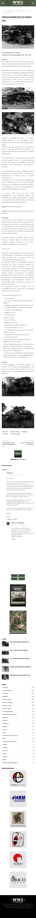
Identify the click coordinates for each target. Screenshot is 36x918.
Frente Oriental (18, 699)
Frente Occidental (15, 434)
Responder (9, 519)
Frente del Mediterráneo (18, 714)
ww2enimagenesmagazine (18, 763)
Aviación (18, 726)
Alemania (9, 11)
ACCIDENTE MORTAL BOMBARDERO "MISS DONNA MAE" (20, 667)
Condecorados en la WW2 (18, 735)
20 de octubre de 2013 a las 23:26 (19, 525)
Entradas (5, 434)
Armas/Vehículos (14, 432)
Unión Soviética (18, 708)
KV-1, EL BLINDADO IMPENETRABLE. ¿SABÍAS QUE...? (20, 659)
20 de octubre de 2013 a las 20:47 (15, 475)
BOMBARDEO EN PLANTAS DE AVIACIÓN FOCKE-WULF (20, 675)
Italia (18, 738)
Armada (18, 720)
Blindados (24, 432)
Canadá (18, 744)
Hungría (18, 756)
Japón (18, 732)
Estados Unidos (18, 705)
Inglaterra (18, 717)
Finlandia (18, 747)
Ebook (18, 760)
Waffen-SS (18, 723)
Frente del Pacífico (18, 711)
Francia (18, 729)
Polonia (18, 753)
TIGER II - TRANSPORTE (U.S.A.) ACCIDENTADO (19, 650)
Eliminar (15, 519)
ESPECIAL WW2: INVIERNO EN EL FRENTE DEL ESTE (19, 642)
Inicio (4, 11)
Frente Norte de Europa (18, 741)
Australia (18, 750)
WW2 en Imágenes (21, 459)
